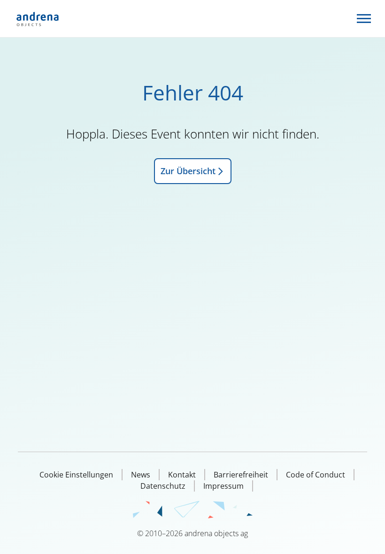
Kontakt (182, 474)
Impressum (223, 486)
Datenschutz (162, 486)
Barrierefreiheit (241, 474)
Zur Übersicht (188, 171)
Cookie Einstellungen (76, 474)
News (140, 474)
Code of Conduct (315, 474)
